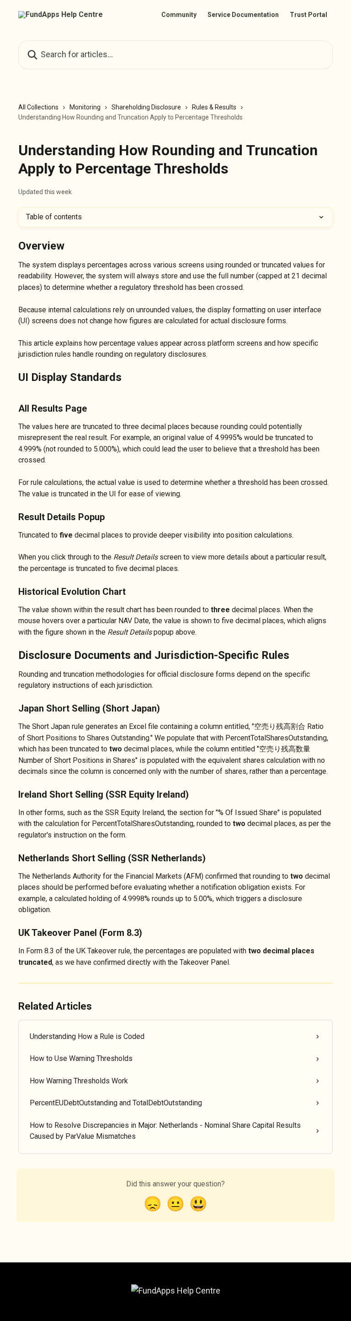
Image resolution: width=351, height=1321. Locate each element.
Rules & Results (214, 107)
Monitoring (85, 107)
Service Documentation (243, 14)
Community (179, 14)
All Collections (38, 107)
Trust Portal (308, 14)
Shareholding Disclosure (146, 107)
